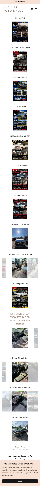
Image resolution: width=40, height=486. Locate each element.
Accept (20, 481)
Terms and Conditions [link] (20, 449)
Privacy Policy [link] (20, 447)
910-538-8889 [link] (20, 2)
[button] (36, 9)
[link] (14, 11)
